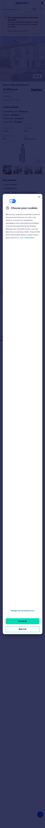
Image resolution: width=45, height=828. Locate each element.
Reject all (22, 629)
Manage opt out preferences (23, 610)
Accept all (22, 621)
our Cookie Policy (27, 237)
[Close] (39, 196)
